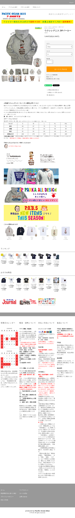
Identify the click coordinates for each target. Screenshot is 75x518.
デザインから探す (25, 7)
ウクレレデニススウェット (20, 238)
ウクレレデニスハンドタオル (65, 238)
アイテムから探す (13, 7)
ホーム (3, 7)
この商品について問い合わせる (54, 92)
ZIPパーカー (61, 26)
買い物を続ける (50, 95)
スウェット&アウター (53, 26)
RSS (2, 500)
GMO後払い (42, 378)
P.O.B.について (36, 7)
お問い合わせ (23, 496)
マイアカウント (23, 490)
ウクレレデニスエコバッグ (54, 238)
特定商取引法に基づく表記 (53, 78)
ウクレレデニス (52, 28)
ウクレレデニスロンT (31, 238)
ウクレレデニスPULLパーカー (9, 238)
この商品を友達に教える (53, 90)
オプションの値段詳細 (51, 74)
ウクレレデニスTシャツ (43, 238)
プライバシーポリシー (7, 496)
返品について (49, 76)
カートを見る (23, 493)
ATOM (6, 500)
